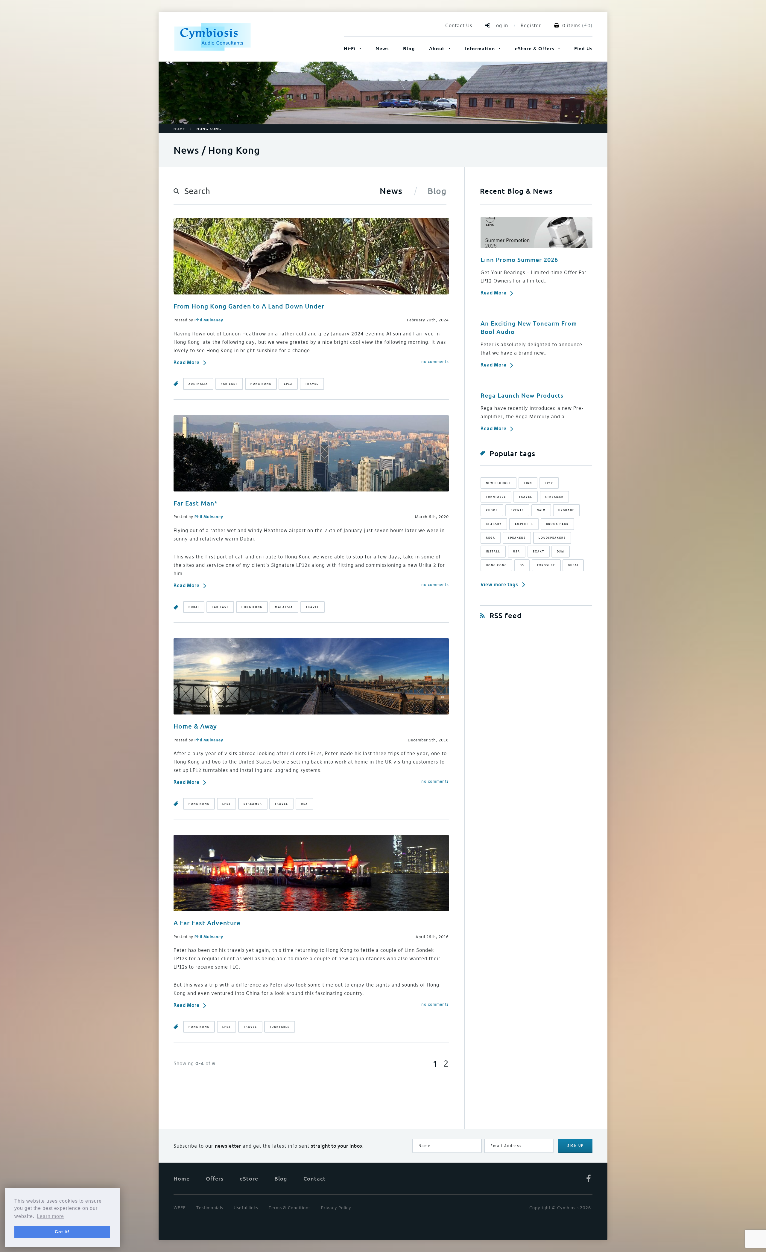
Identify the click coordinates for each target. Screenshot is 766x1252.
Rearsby (494, 524)
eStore (249, 1178)
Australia (198, 383)
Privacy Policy (336, 1207)
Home (179, 129)
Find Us (583, 48)
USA (304, 803)
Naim (541, 510)
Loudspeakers (552, 537)
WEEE (180, 1207)
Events (517, 510)
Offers (215, 1178)
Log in (500, 25)
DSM (560, 551)
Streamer (253, 803)
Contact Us (458, 25)
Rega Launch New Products (522, 395)
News (382, 48)
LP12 (288, 383)
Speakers (517, 537)
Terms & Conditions (290, 1207)
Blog (409, 48)
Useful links (246, 1207)
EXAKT (538, 551)
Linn (528, 483)
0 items (571, 25)
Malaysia (284, 607)
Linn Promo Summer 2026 (519, 259)
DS (522, 565)
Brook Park (557, 524)
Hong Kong (260, 383)
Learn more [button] (50, 1216)
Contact (314, 1178)
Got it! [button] (62, 1231)
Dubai (194, 607)
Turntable (280, 1026)
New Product (498, 483)
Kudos (492, 510)
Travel (312, 383)
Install (493, 551)
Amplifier (524, 524)
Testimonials (209, 1207)
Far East (229, 383)
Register (531, 25)
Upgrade (566, 510)
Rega (490, 537)
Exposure (546, 565)
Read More (187, 362)
